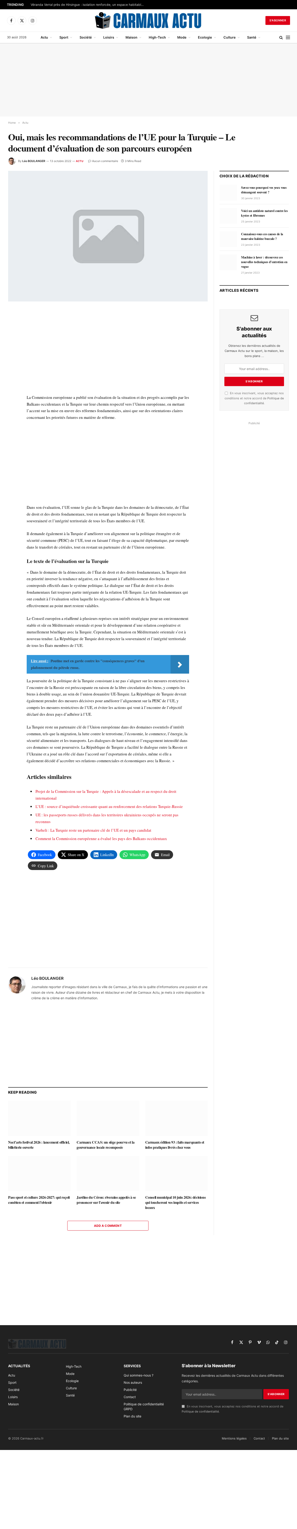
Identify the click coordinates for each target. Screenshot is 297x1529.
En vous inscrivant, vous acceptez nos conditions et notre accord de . (254, 398)
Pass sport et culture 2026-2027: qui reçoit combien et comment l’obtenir (39, 1200)
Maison (131, 37)
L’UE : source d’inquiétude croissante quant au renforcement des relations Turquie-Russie (109, 806)
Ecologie (205, 37)
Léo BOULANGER (33, 161)
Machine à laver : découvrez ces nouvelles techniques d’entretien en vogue (264, 262)
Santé (251, 37)
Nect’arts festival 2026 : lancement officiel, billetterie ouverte (39, 1145)
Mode (182, 37)
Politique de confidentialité (200, 1411)
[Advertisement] (148, 80)
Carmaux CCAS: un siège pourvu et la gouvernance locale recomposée (105, 1145)
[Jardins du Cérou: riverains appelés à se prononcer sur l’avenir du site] (108, 1173)
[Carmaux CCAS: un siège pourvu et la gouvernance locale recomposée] (108, 1118)
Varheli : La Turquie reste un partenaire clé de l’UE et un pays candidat (93, 830)
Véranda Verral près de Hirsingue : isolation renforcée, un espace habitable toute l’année (89, 5)
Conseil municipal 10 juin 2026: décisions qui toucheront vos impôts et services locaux (175, 1202)
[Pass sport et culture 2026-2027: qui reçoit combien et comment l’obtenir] (39, 1173)
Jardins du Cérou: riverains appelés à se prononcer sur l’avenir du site (106, 1200)
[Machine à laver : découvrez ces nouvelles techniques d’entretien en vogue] (228, 262)
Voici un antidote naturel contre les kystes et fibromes (264, 213)
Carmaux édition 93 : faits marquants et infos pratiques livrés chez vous (174, 1145)
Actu (44, 37)
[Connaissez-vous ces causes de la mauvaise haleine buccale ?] (228, 239)
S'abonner (277, 20)
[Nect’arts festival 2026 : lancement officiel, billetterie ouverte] (39, 1118)
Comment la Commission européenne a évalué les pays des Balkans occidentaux (101, 838)
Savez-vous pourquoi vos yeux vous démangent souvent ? (263, 190)
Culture (229, 37)
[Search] (281, 37)
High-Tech (157, 37)
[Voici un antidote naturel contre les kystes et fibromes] (228, 216)
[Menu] (288, 37)
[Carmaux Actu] (148, 20)
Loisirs (108, 37)
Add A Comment (108, 1226)
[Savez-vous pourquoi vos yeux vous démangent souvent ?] (228, 193)
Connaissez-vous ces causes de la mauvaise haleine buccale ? (262, 236)
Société (86, 37)
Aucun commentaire (105, 161)
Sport (63, 37)
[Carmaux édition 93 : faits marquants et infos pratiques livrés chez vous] (176, 1118)
